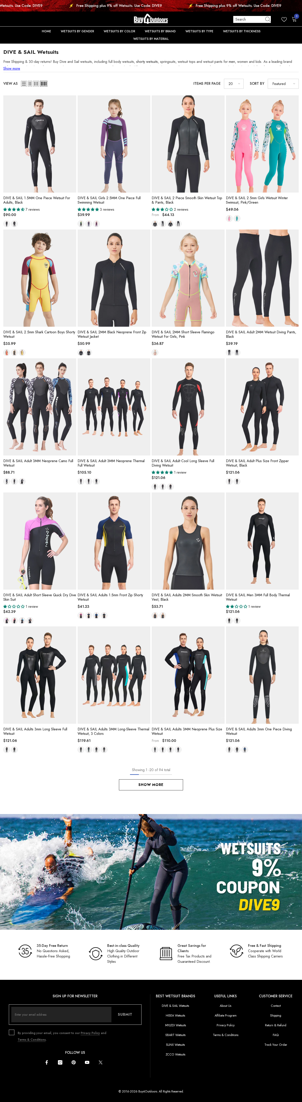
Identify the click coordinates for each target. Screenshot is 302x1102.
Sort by (257, 83)
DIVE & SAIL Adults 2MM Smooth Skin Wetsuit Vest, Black (187, 597)
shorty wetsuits (147, 61)
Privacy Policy (90, 1033)
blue (96, 481)
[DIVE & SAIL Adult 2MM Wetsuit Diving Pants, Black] (262, 278)
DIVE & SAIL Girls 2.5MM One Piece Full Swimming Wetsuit (109, 200)
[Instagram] (60, 1062)
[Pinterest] (74, 1062)
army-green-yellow (14, 352)
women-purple (6, 620)
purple (88, 223)
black (88, 481)
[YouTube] (87, 1062)
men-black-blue (244, 749)
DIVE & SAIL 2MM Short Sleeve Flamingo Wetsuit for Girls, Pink (183, 334)
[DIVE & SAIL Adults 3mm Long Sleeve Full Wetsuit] (39, 675)
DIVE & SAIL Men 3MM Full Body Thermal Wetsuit (258, 597)
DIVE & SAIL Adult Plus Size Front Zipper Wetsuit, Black (257, 463)
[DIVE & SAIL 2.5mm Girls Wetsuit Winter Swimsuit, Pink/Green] (262, 144)
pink (96, 223)
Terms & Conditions (32, 1039)
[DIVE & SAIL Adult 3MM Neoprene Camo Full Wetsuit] (39, 406)
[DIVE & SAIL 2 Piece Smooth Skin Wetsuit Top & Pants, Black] (188, 144)
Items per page (207, 83)
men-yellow (104, 615)
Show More (150, 784)
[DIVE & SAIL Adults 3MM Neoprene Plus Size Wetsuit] (188, 675)
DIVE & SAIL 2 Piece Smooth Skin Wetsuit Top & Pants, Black (187, 200)
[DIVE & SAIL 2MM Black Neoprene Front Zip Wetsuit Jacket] (114, 278)
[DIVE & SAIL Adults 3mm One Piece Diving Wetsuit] (262, 675)
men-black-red (170, 486)
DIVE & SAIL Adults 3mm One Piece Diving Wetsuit (259, 731)
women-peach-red (81, 615)
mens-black (81, 352)
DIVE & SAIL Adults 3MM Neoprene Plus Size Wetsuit (187, 731)
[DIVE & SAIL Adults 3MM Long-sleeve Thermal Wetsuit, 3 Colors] (114, 675)
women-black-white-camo (22, 481)
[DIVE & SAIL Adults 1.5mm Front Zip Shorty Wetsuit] (114, 541)
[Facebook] (47, 1062)
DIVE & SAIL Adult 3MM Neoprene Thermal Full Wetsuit (111, 463)
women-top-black (155, 223)
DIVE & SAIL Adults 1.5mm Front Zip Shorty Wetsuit (110, 597)
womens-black (88, 352)
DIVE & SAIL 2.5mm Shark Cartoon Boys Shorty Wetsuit (39, 334)
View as (10, 83)
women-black (6, 223)
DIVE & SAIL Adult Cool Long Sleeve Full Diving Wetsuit (183, 463)
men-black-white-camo (14, 481)
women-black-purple (162, 486)
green (81, 223)
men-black (14, 223)
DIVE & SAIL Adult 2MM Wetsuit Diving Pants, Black (261, 334)
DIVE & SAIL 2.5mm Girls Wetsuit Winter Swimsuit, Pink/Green (257, 200)
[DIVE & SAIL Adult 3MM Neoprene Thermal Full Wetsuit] (114, 406)
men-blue (22, 620)
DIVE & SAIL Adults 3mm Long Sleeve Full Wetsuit (35, 731)
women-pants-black (162, 223)
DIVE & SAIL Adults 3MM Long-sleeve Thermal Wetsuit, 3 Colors (113, 731)
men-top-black (170, 223)
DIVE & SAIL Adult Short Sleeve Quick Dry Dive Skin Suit (39, 597)
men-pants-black (178, 223)
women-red (14, 620)
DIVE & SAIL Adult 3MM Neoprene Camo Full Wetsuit (38, 463)
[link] (151, 872)
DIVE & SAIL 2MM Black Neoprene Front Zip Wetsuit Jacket (112, 334)
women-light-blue (155, 749)
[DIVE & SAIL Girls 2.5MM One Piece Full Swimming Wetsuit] (114, 144)
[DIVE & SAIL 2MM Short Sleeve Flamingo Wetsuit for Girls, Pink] (188, 278)
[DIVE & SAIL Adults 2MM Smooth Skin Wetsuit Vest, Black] (188, 541)
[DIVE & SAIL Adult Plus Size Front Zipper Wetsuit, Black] (262, 406)
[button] (24, 84)
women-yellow (88, 615)
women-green (88, 749)
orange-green (6, 352)
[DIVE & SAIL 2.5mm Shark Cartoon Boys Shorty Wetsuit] (39, 278)
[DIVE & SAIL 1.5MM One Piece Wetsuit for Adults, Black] (39, 144)
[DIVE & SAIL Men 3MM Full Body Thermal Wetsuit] (262, 541)
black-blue (237, 620)
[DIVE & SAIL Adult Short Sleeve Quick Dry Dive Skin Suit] (39, 541)
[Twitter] (101, 1062)
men (232, 61)
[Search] (252, 19)
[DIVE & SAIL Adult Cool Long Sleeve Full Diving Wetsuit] (188, 406)
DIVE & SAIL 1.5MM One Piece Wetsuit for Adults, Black (36, 200)
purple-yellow (22, 352)
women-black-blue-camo (6, 481)
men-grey (30, 620)
